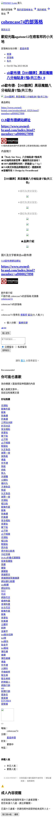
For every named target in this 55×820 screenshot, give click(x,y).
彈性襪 (4, 651)
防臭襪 (4, 419)
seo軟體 (5, 585)
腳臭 (3, 412)
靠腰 (3, 564)
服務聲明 (30, 781)
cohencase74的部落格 (22, 21)
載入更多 (6, 333)
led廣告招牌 (7, 634)
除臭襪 (4, 416)
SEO (3, 591)
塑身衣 (4, 694)
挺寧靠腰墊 (6, 561)
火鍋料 (4, 480)
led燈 (3, 638)
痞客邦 (23, 315)
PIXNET (13, 778)
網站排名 (5, 588)
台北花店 (5, 607)
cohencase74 (7, 299)
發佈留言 (6, 350)
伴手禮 (4, 463)
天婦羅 (4, 476)
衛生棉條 (5, 678)
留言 (30, 315)
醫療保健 (23, 323)
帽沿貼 (4, 503)
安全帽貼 (5, 429)
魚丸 (3, 473)
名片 (9, 61)
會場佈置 (5, 604)
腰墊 (3, 568)
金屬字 (4, 631)
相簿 (9, 54)
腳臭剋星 (5, 409)
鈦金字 (4, 645)
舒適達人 (5, 682)
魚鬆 (3, 466)
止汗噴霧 (5, 443)
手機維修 (5, 672)
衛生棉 (4, 675)
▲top (3, 327)
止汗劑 (4, 439)
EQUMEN (6, 701)
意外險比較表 (8, 551)
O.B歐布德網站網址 (16, 120)
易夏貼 (4, 432)
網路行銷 (5, 685)
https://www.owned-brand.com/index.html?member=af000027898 (18, 130)
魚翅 (3, 490)
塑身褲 (4, 698)
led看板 (4, 648)
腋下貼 (4, 436)
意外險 (4, 547)
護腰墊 (4, 571)
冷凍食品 (5, 487)
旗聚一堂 (5, 453)
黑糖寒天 (5, 574)
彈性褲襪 (5, 658)
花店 (3, 594)
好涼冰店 (5, 426)
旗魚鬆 (4, 456)
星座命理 (24, 48)
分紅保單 (5, 554)
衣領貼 (4, 405)
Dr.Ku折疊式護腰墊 (10, 558)
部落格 (10, 57)
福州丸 (4, 483)
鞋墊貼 (4, 446)
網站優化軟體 (8, 581)
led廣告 (4, 641)
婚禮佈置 (5, 601)
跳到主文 (5, 29)
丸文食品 (5, 449)
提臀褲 (4, 704)
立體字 (4, 624)
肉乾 (3, 470)
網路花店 (5, 597)
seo (2, 688)
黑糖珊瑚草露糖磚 (10, 578)
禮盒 (3, 459)
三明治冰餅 (6, 422)
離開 (16, 814)
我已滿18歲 (7, 814)
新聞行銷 (5, 691)
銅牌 (3, 628)
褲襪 (3, 655)
